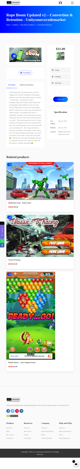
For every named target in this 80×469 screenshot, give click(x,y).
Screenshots (26, 73)
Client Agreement (46, 438)
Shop (7, 431)
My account (10, 435)
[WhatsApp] (2, 241)
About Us (9, 428)
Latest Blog (27, 438)
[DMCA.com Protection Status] (12, 416)
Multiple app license (64, 132)
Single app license (63, 134)
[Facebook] (2, 245)
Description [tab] (11, 85)
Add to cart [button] (40, 190)
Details (41, 183)
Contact (26, 435)
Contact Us (9, 438)
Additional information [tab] (26, 85)
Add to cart (60, 99)
